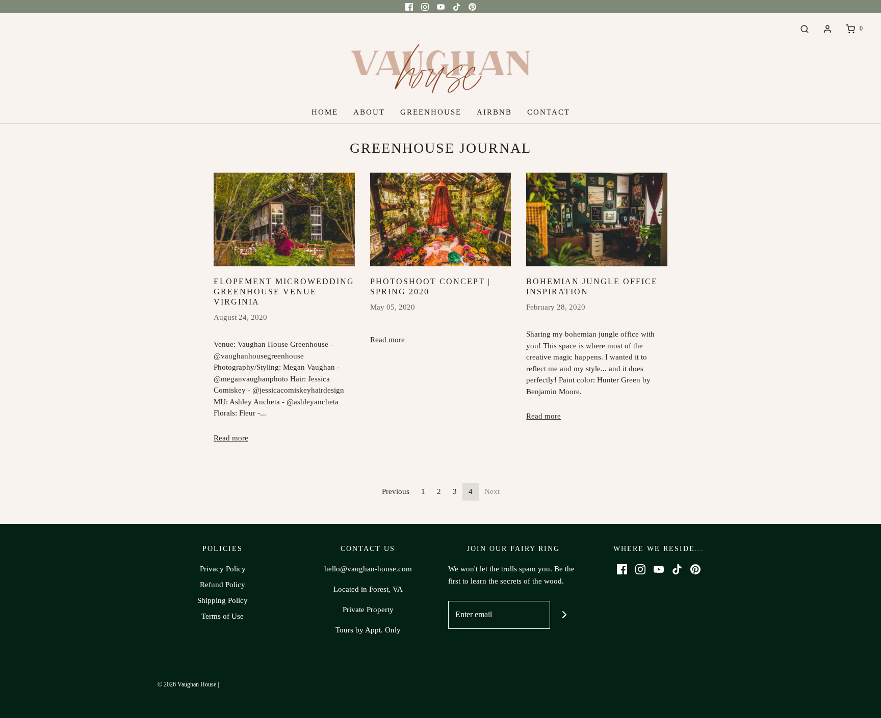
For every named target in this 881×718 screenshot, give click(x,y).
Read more (231, 438)
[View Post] (284, 219)
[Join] (564, 615)
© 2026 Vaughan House (187, 684)
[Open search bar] (804, 28)
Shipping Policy (222, 600)
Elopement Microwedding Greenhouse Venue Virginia (284, 291)
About (369, 112)
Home (325, 112)
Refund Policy (222, 585)
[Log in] (827, 29)
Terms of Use (222, 616)
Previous (395, 491)
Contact (548, 112)
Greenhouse (430, 112)
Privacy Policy (223, 569)
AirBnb (494, 112)
